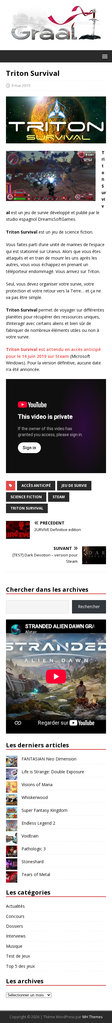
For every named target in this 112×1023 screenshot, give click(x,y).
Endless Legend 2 (38, 823)
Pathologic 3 (34, 849)
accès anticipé (36, 485)
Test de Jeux (18, 956)
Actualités (15, 906)
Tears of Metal (36, 874)
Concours (15, 916)
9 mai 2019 (20, 85)
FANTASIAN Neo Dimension (49, 759)
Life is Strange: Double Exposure (53, 771)
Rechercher (89, 606)
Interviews (16, 936)
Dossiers (14, 926)
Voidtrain (30, 836)
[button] (104, 56)
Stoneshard (33, 861)
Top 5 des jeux (20, 966)
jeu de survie (74, 485)
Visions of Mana (37, 784)
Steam (59, 496)
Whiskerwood (35, 797)
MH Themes (92, 1016)
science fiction (26, 496)
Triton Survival (26, 508)
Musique (14, 946)
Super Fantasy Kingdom (44, 810)
